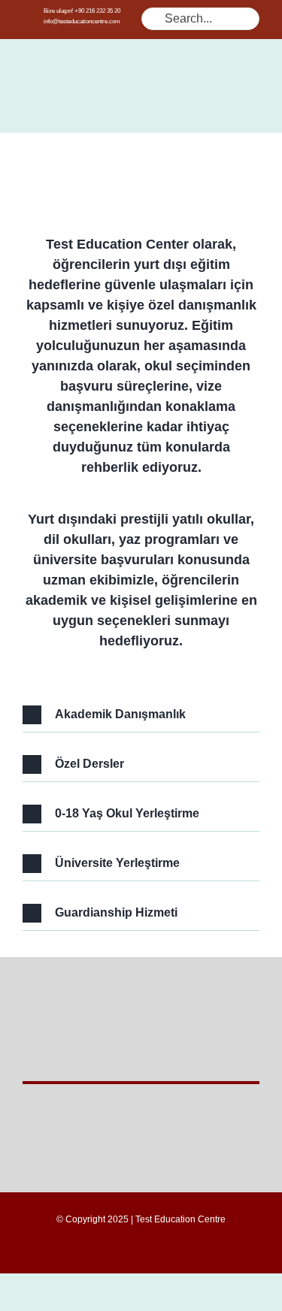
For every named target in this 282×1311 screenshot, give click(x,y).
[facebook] (117, 1249)
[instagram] (165, 1249)
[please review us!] (141, 968)
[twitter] (141, 1249)
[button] (141, 715)
